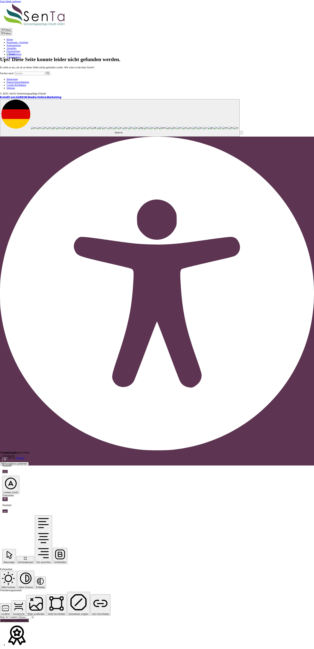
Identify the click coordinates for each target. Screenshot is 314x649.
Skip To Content (9, 617)
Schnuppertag (14, 45)
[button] (241, 132)
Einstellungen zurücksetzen (14, 620)
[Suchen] (47, 73)
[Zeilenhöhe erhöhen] (5, 499)
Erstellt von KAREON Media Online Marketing (30, 97)
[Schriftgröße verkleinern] (5, 471)
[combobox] (120, 118)
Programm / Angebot (17, 42)
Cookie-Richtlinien (16, 85)
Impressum (12, 79)
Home (10, 39)
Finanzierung (13, 51)
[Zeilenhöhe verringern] (5, 511)
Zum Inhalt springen (10, 1)
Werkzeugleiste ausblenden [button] (14, 464)
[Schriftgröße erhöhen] (5, 460)
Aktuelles (11, 48)
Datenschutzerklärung (18, 82)
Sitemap (11, 88)
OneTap (20, 458)
